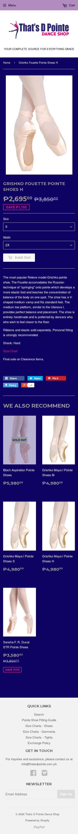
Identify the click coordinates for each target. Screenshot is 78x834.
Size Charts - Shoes (39, 725)
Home (6, 62)
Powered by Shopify (37, 820)
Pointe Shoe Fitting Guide (39, 720)
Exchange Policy (39, 743)
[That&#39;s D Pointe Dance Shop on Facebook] (33, 774)
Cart (71, 5)
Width (7, 237)
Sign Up (66, 794)
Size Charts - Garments (39, 731)
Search (39, 714)
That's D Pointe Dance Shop (42, 814)
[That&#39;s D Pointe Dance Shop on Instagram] (44, 774)
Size (6, 219)
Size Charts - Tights (39, 737)
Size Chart (10, 351)
